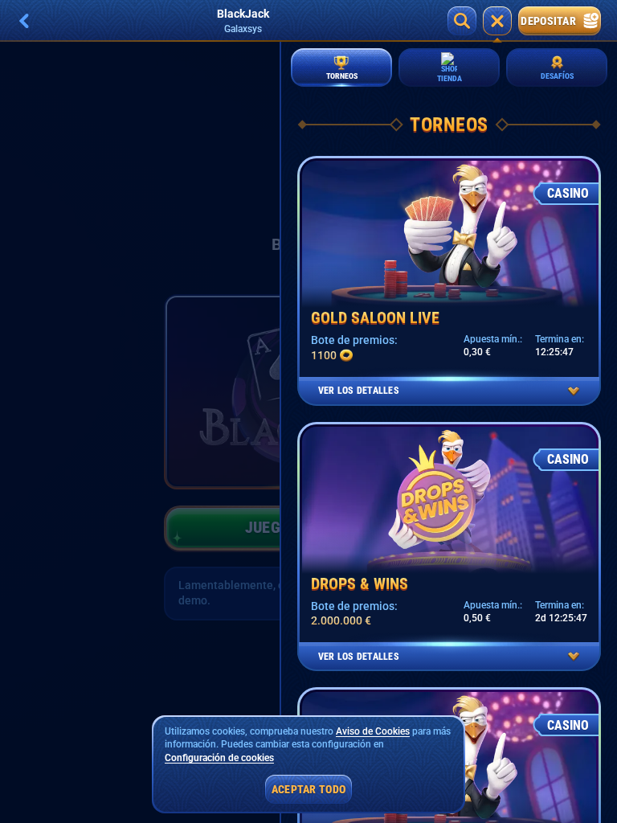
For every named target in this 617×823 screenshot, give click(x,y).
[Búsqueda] (461, 20)
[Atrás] (24, 20)
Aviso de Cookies (373, 731)
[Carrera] (497, 20)
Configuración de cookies (219, 758)
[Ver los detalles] (573, 391)
